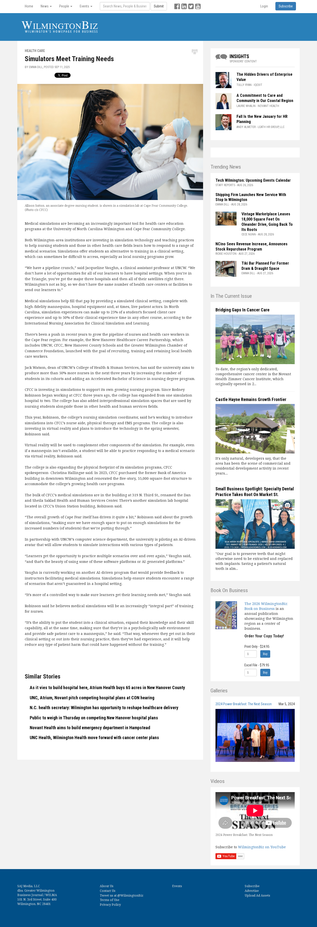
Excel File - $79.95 (256, 665)
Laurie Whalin (246, 106)
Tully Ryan (244, 85)
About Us (106, 886)
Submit (159, 6)
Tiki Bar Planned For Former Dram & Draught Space (265, 266)
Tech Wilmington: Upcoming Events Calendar (253, 180)
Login (264, 6)
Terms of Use (109, 900)
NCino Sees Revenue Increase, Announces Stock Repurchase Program (251, 246)
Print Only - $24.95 (256, 647)
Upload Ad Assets (257, 895)
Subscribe (252, 886)
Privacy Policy (110, 904)
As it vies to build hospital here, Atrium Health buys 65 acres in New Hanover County (107, 687)
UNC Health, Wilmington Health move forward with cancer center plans (94, 737)
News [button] (45, 6)
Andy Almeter (246, 127)
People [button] (64, 6)
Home (29, 6)
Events (177, 886)
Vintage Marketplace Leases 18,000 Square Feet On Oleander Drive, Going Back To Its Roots (267, 222)
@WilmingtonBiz (130, 895)
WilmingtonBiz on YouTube (262, 847)
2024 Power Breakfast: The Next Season (243, 704)
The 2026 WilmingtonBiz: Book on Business (266, 606)
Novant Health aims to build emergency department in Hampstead (90, 727)
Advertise (252, 891)
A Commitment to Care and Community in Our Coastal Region (265, 98)
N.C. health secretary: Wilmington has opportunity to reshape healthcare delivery (104, 707)
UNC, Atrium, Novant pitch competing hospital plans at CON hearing (92, 697)
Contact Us (107, 891)
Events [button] (85, 6)
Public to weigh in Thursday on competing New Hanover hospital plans (94, 717)
